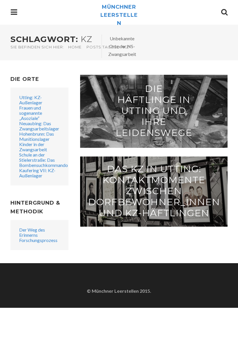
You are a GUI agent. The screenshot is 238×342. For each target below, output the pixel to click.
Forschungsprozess (38, 240)
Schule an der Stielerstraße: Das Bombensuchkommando (43, 160)
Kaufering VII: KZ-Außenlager (37, 173)
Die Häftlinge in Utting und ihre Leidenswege (154, 110)
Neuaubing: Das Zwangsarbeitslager (39, 126)
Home (75, 47)
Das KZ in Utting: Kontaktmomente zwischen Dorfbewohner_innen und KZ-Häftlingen (154, 191)
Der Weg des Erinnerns (32, 232)
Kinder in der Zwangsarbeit (33, 146)
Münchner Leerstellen (119, 15)
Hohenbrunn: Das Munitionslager (36, 136)
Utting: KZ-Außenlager (30, 99)
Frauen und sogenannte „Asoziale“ (30, 113)
